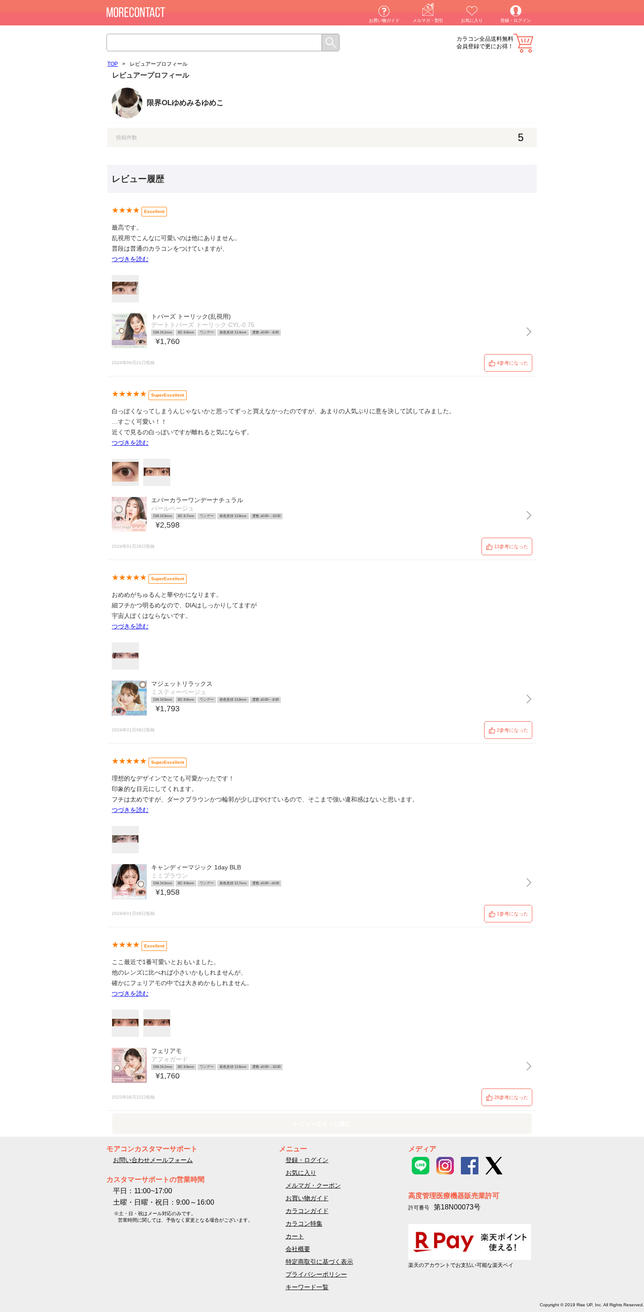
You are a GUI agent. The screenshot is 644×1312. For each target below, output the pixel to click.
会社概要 (298, 1248)
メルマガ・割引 (428, 20)
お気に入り (472, 20)
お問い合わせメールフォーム (153, 1159)
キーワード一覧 (307, 1287)
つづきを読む (130, 258)
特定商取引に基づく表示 (319, 1261)
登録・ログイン (515, 20)
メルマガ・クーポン (313, 1185)
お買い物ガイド (384, 20)
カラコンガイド (307, 1210)
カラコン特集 (304, 1223)
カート (523, 43)
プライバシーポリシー (316, 1274)
